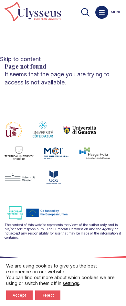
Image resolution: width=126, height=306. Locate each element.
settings (71, 283)
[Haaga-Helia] (99, 157)
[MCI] (61, 157)
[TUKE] (24, 157)
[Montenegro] (59, 181)
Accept (19, 295)
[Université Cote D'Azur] (48, 133)
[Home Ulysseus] (33, 12)
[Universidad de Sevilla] (19, 133)
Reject (48, 295)
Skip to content (20, 59)
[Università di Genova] (85, 133)
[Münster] (25, 181)
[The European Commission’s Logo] (42, 218)
